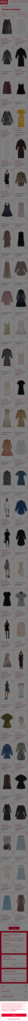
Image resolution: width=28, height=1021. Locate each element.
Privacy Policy (5, 1010)
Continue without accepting (14, 1018)
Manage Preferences (16, 1009)
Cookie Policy (13, 1010)
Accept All (14, 1015)
